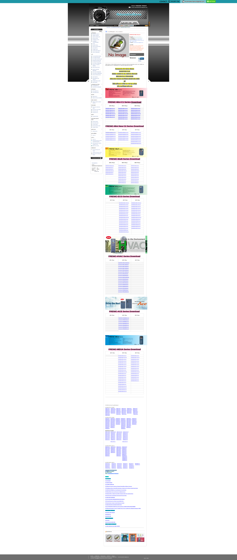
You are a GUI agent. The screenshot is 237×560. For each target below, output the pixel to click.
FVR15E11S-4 (112, 427)
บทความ (94, 139)
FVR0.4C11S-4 (113, 408)
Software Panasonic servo (97, 152)
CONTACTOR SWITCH (96, 50)
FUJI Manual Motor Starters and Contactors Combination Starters (115, 491)
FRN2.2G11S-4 (118, 450)
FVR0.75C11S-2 (107, 411)
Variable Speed (95, 127)
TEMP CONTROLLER (96, 36)
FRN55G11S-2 (113, 452)
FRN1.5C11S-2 (124, 411)
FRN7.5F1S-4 (107, 437)
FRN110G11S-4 (124, 455)
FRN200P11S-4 (137, 463)
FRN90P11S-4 (131, 464)
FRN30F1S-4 (113, 434)
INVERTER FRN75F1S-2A (135, 228)
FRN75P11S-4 (131, 463)
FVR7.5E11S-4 (112, 425)
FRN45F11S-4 (125, 436)
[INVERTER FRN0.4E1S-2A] (133, 537)
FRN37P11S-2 (114, 465)
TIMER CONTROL (96, 35)
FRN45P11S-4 (125, 466)
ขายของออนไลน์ (101, 558)
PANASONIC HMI (108, 516)
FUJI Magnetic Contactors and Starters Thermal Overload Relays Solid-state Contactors (118, 486)
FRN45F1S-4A (123, 224)
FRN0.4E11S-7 (134, 420)
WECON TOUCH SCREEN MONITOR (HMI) (125, 79)
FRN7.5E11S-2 (123, 426)
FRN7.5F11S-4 (118, 437)
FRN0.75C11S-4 (129, 409)
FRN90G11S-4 (124, 454)
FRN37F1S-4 (113, 435)
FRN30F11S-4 (125, 434)
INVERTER (108, 132)
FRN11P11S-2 (107, 465)
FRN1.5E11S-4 (129, 420)
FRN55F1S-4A (123, 226)
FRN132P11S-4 (131, 466)
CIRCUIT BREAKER (96, 52)
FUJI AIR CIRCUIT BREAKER (110, 497)
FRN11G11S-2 (107, 454)
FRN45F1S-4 (113, 436)
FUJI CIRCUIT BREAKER (97, 63)
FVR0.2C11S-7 (118, 409)
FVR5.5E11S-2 (107, 425)
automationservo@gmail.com (97, 165)
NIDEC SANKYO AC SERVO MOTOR (124, 74)
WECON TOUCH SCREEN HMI (110, 522)
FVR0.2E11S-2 (107, 418)
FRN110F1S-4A (124, 231)
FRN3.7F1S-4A (123, 208)
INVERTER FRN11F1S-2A (135, 213)
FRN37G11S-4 (124, 450)
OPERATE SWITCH (96, 34)
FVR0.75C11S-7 (118, 411)
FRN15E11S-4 (128, 427)
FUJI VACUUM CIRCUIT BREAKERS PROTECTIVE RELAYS (114, 499)
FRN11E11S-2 (123, 427)
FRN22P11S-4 (125, 463)
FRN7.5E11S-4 (129, 425)
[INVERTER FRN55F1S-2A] (117, 538)
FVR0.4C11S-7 (118, 410)
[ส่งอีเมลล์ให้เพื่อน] (139, 61)
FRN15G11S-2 (107, 455)
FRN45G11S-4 (124, 451)
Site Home (108, 27)
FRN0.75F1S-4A (124, 202)
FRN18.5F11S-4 (126, 431)
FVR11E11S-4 (112, 426)
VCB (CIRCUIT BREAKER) (97, 73)
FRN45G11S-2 (113, 451)
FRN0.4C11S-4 (129, 408)
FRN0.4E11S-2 (123, 419)
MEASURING (95, 82)
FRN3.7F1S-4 (107, 435)
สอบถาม (94, 135)
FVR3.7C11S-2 (107, 415)
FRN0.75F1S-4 (107, 431)
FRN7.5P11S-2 (107, 464)
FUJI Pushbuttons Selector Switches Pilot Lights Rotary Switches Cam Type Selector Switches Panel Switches (121, 488)
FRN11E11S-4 (129, 426)
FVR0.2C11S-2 (107, 409)
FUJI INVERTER (108, 480)
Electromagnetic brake (96, 125)
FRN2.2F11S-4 (118, 434)
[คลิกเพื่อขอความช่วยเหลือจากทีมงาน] (149, 24)
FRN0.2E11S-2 (123, 418)
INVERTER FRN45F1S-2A (135, 224)
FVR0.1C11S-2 (107, 408)
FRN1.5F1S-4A (123, 204)
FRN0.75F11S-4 (119, 431)
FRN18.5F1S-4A (124, 217)
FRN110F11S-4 (125, 441)
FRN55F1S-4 (113, 437)
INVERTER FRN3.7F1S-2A (136, 208)
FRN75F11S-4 (125, 438)
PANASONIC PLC (108, 514)
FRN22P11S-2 (114, 463)
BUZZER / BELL (95, 45)
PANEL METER (95, 38)
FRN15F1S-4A (123, 215)
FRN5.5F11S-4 (118, 436)
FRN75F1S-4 (113, 438)
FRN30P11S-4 (125, 464)
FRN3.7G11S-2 (107, 451)
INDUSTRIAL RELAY (96, 67)
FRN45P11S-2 (114, 466)
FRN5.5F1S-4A (123, 210)
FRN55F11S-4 (125, 437)
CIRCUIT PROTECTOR (97, 74)
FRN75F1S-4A (123, 228)
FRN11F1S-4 (107, 438)
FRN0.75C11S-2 (124, 410)
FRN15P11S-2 (107, 466)
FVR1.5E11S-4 (113, 420)
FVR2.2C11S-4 (113, 411)
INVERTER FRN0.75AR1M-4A (123, 262)
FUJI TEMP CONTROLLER (97, 59)
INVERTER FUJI (124, 71)
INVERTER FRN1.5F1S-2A (136, 204)
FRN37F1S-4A (123, 222)
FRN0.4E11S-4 (129, 418)
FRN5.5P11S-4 (119, 463)
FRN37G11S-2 (113, 450)
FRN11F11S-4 (118, 438)
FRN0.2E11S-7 (134, 418)
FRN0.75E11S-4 (129, 419)
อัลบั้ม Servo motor (96, 145)
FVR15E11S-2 (107, 428)
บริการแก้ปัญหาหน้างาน (124, 86)
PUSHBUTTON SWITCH (97, 61)
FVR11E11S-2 (107, 427)
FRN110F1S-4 (113, 441)
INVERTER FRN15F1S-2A (135, 215)
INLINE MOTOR (95, 116)
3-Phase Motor (95, 124)
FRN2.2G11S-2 (107, 450)
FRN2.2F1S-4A (123, 206)
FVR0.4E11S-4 (112, 418)
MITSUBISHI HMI (96, 92)
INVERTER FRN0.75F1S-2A (136, 202)
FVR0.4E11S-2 (107, 419)
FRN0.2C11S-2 (124, 408)
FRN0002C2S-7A (113, 132)
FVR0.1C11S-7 (118, 408)
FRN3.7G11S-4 (118, 451)
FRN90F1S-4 (113, 439)
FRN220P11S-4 (137, 464)
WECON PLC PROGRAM (124, 76)
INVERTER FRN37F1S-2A (135, 222)
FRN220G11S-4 (124, 460)
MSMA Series (95, 131)
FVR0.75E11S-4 (112, 419)
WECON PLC (95, 96)
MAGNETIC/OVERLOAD (97, 60)
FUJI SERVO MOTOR (96, 57)
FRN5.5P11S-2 (107, 463)
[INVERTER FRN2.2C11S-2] (109, 538)
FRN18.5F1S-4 (113, 431)
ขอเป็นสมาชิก (96, 171)
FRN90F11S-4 (125, 439)
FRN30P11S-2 (114, 464)
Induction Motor (95, 121)
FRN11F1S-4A (123, 213)
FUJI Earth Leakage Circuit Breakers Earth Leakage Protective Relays (116, 495)
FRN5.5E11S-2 (123, 425)
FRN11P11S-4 (119, 465)
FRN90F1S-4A (123, 230)
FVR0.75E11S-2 (107, 420)
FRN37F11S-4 (125, 435)
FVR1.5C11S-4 (113, 410)
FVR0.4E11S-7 (118, 420)
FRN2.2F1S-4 (107, 434)
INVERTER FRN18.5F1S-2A (136, 217)
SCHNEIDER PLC (96, 85)
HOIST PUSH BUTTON (96, 46)
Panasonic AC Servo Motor (124, 69)
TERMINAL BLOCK (96, 39)
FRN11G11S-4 (118, 454)
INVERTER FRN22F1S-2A (135, 219)
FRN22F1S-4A (123, 219)
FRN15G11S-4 (119, 455)
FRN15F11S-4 (118, 439)
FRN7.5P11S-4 (119, 464)
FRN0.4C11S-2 (124, 409)
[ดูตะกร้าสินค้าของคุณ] (146, 25)
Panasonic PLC (95, 112)
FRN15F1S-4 (107, 439)
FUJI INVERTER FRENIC (97, 56)
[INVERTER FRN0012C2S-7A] (140, 537)
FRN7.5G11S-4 (119, 453)
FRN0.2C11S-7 (135, 409)
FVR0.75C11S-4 (113, 409)
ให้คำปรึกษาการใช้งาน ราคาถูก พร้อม (124, 84)
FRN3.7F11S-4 (118, 435)
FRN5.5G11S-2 (107, 452)
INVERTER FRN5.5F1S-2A (136, 210)
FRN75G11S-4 (124, 453)
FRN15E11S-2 (123, 428)
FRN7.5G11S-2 (107, 453)
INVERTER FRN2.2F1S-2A (136, 206)
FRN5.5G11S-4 (118, 452)
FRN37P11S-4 (125, 465)
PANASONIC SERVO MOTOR (110, 512)
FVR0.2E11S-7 (118, 418)
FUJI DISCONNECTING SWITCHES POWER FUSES (113, 504)
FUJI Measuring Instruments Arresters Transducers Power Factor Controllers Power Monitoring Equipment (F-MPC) (123, 508)
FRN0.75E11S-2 (123, 420)
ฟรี (125, 81)
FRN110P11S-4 (131, 465)
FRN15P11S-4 (119, 466)
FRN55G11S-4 (124, 452)
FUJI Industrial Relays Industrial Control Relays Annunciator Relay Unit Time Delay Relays (119, 493)
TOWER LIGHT (95, 49)
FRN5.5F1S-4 (107, 436)
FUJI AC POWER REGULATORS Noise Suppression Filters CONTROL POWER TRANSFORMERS (120, 506)
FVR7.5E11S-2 (107, 426)
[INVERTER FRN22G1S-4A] (125, 537)
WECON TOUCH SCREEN (97, 97)
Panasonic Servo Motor (97, 109)
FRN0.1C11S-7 (135, 408)
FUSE (94, 43)
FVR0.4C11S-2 (107, 410)
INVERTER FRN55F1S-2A (135, 226)
